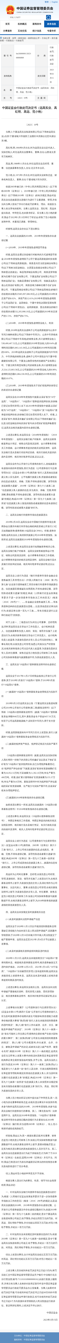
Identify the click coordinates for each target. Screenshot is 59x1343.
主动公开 (46, 38)
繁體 (47, 2)
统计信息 (37, 31)
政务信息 (51, 24)
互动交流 (22, 31)
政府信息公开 (34, 38)
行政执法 (10, 41)
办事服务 (7, 31)
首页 (7, 24)
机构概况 (22, 24)
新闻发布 (37, 24)
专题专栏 (51, 31)
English (55, 2)
